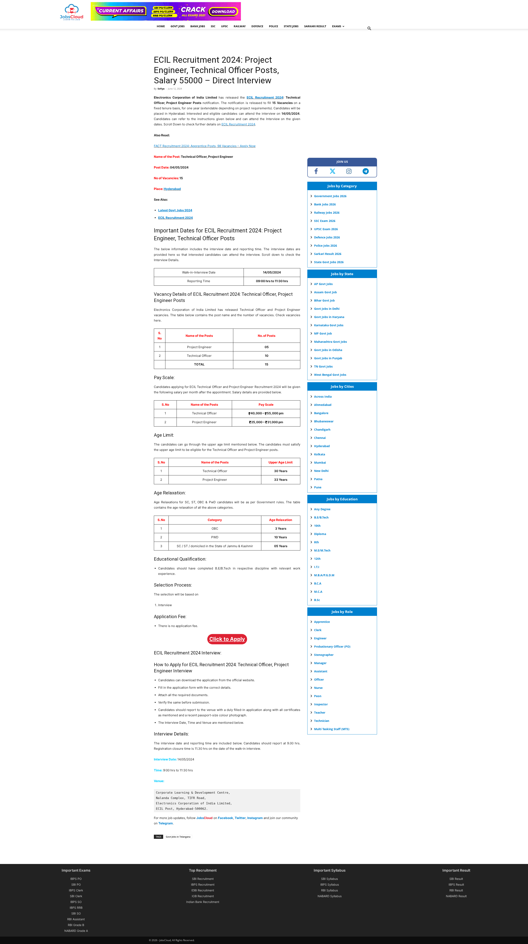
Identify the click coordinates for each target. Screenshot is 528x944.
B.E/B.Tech (321, 517)
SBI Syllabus (329, 878)
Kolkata (319, 454)
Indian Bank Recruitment (202, 902)
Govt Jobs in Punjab (328, 358)
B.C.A (317, 583)
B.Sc (317, 600)
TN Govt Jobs (323, 366)
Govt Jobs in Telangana (178, 836)
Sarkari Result (315, 26)
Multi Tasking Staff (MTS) (331, 729)
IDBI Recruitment (202, 890)
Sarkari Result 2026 (327, 254)
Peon (317, 696)
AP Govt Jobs (323, 284)
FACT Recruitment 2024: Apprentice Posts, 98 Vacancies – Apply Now (205, 146)
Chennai (320, 438)
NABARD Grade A (76, 930)
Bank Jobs (197, 26)
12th (317, 559)
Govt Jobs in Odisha (328, 350)
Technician (321, 721)
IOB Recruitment (203, 896)
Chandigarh (322, 429)
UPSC (224, 26)
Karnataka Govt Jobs (328, 325)
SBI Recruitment (203, 878)
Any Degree (322, 509)
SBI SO (76, 913)
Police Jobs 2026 (325, 245)
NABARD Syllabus (330, 896)
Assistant (320, 671)
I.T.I (316, 567)
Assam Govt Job (325, 292)
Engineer (320, 638)
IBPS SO (76, 902)
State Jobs (291, 26)
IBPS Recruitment (202, 884)
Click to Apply (227, 639)
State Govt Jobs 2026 (329, 262)
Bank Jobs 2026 (325, 204)
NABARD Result (456, 896)
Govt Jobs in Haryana (329, 317)
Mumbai (320, 462)
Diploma (320, 534)
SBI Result (456, 878)
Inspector (321, 704)
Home (161, 26)
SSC (213, 26)
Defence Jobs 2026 (327, 237)
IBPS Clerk (76, 890)
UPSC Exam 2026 (326, 229)
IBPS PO (76, 878)
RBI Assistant (76, 919)
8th (316, 542)
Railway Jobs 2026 (326, 212)
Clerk (318, 630)
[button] (369, 29)
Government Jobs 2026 (330, 196)
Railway (240, 26)
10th (317, 526)
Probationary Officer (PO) (332, 646)
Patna (318, 479)
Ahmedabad (322, 405)
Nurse (318, 688)
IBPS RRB (76, 907)
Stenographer (324, 655)
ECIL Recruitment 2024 (265, 97)
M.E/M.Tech (322, 550)
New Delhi (321, 471)
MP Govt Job (323, 333)
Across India (323, 396)
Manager (320, 663)
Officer (319, 679)
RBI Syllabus (329, 890)
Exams (336, 26)
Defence (257, 26)
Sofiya (161, 88)
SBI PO (76, 884)
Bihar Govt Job (324, 300)
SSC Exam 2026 (324, 221)
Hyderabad (172, 189)
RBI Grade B (76, 925)
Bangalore (321, 413)
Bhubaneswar (324, 421)
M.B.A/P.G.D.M (324, 575)
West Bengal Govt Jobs (330, 375)
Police (273, 26)
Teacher (319, 712)
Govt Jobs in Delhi (326, 309)
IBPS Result (456, 884)
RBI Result (456, 890)
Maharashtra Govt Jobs (330, 342)
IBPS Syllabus (329, 884)
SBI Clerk (76, 896)
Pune (317, 487)
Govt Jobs (178, 26)
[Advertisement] (229, 42)
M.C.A (318, 592)
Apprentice (322, 622)
